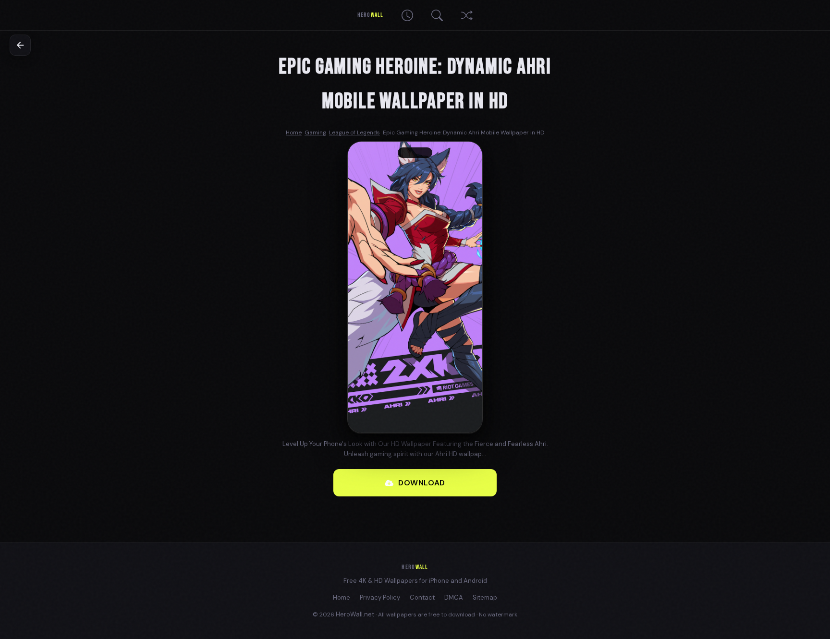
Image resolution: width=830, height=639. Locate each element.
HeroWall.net (355, 614)
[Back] (20, 45)
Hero (370, 15)
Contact (422, 597)
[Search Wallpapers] (437, 15)
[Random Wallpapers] (467, 15)
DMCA (453, 597)
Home (341, 597)
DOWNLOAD (421, 483)
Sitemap (485, 597)
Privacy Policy (380, 597)
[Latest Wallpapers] (407, 15)
